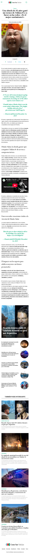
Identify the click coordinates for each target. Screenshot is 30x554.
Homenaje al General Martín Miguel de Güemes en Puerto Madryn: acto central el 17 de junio (9, 385)
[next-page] (26, 308)
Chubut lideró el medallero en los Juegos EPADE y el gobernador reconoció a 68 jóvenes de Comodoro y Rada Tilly (10, 375)
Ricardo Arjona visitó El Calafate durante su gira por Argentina (15, 330)
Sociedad (3, 453)
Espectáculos (5, 420)
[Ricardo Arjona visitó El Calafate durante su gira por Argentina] (15, 321)
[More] (24, 62)
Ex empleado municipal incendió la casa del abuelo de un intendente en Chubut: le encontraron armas (9, 344)
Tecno (15, 8)
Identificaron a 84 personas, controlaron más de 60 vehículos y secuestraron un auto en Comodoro (9, 354)
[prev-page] (23, 308)
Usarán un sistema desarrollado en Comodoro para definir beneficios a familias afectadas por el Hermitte (9, 364)
